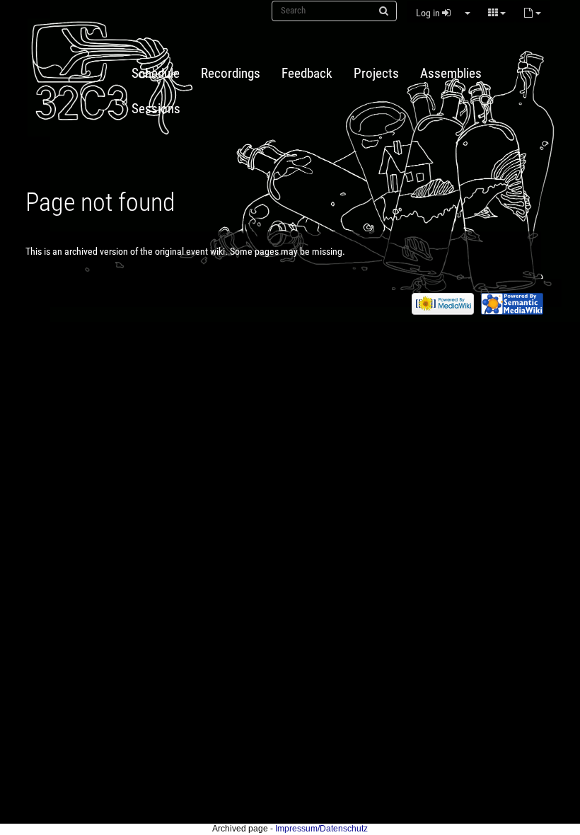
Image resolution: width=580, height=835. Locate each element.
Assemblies (451, 73)
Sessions (156, 109)
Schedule (156, 73)
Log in (429, 12)
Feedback (307, 73)
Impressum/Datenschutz (321, 829)
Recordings (230, 73)
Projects (376, 73)
